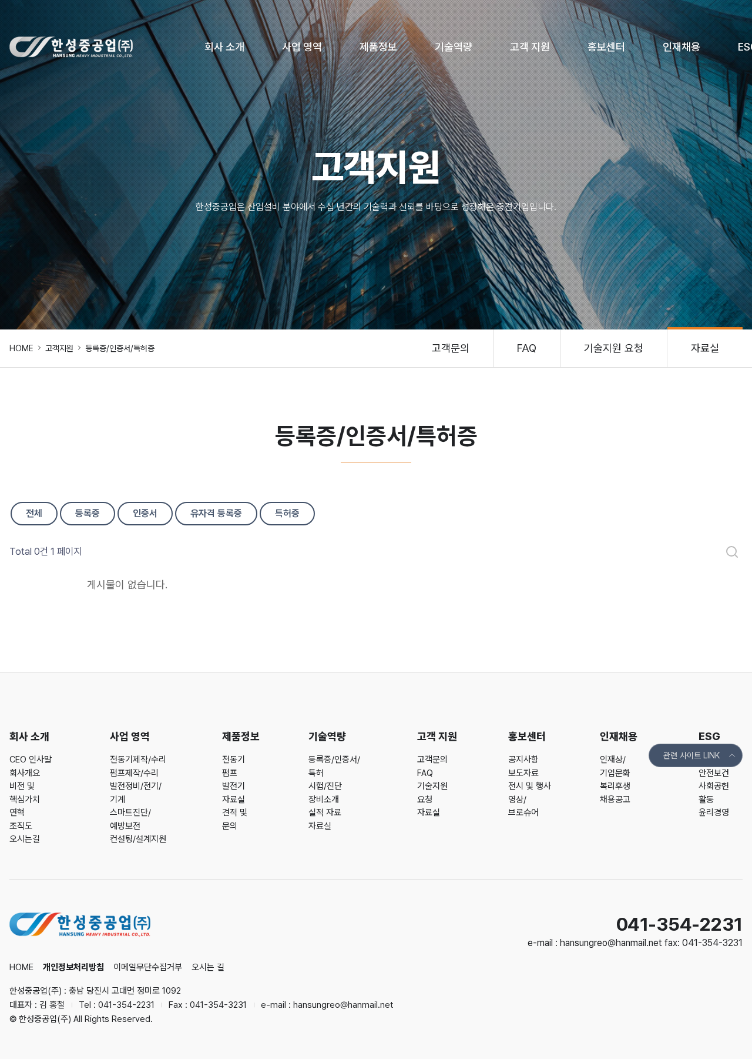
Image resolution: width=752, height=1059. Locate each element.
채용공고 (615, 799)
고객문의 (450, 348)
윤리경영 (714, 812)
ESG (709, 736)
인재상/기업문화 (615, 766)
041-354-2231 (126, 1005)
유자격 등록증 (216, 513)
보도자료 (523, 773)
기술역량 (453, 47)
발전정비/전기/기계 (136, 793)
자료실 (705, 348)
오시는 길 (208, 967)
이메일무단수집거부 (147, 967)
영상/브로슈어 (523, 806)
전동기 (233, 759)
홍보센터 (606, 47)
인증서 (145, 513)
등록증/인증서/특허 (334, 766)
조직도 (20, 826)
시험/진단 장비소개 (325, 793)
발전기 (233, 786)
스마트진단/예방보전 (130, 819)
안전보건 (714, 773)
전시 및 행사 (529, 786)
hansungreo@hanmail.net (343, 1005)
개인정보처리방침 (73, 967)
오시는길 (24, 839)
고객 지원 (530, 47)
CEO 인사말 (30, 759)
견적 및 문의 (234, 819)
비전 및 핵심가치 (24, 793)
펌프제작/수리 (134, 773)
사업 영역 (302, 47)
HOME (21, 348)
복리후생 (615, 786)
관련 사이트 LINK (691, 755)
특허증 (287, 513)
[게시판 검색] (732, 551)
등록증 (87, 513)
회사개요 (24, 773)
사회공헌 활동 (714, 793)
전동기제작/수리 (138, 759)
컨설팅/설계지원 (138, 839)
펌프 (229, 773)
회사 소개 (224, 47)
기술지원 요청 (613, 348)
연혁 (17, 812)
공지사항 (523, 759)
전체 (34, 513)
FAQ (526, 348)
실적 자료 (324, 812)
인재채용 (681, 47)
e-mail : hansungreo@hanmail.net (596, 942)
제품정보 (378, 47)
